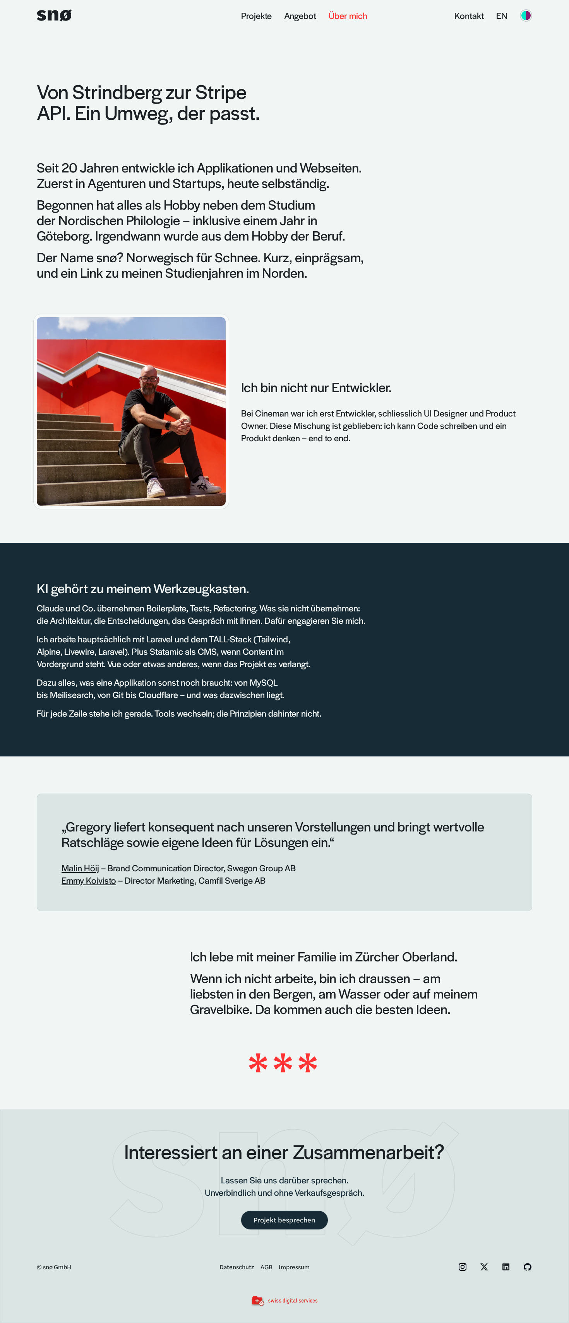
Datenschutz (236, 1266)
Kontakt (469, 15)
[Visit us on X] (484, 1267)
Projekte (256, 15)
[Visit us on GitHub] (527, 1267)
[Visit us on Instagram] (462, 1267)
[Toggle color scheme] (526, 15)
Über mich (348, 15)
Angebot (300, 15)
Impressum (294, 1266)
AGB (267, 1266)
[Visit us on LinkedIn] (506, 1267)
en (501, 15)
